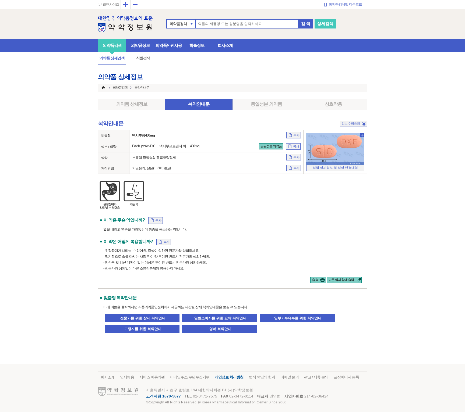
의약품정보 (140, 45)
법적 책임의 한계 (262, 377)
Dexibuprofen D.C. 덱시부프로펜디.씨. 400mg (165, 146)
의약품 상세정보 (131, 104)
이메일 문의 (289, 377)
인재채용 (127, 377)
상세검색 (325, 23)
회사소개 (225, 45)
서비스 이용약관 (152, 377)
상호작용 (333, 104)
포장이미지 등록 (346, 377)
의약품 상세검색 (112, 58)
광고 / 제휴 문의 (316, 377)
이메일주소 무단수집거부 (189, 377)
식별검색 (143, 58)
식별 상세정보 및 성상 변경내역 (335, 168)
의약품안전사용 (169, 45)
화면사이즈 (111, 4)
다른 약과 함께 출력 (341, 280)
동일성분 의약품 (266, 104)
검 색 (305, 23)
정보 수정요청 (350, 124)
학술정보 (197, 45)
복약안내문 (199, 104)
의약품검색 (178, 24)
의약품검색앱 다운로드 (345, 4)
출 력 (315, 280)
